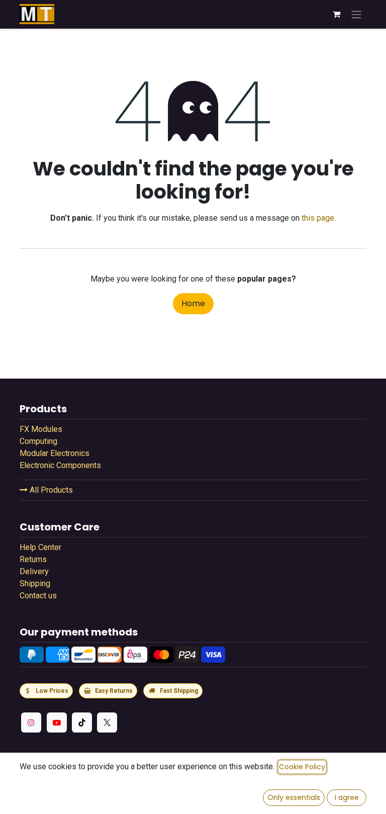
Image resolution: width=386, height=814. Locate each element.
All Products (50, 490)
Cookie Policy (302, 767)
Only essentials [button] (293, 797)
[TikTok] (82, 722)
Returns (33, 559)
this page (318, 218)
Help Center (40, 547)
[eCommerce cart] (336, 14)
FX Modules (41, 429)
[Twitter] (107, 722)
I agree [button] (347, 797)
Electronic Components (60, 465)
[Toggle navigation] (356, 14)
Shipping (35, 583)
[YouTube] (57, 722)
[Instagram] (31, 722)
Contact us (38, 595)
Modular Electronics (54, 453)
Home (193, 303)
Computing (38, 441)
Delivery (34, 571)
